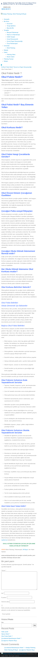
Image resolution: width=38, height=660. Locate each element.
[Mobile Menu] (1, 65)
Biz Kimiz (6, 21)
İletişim (6, 61)
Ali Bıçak (25, 549)
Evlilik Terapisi (11, 37)
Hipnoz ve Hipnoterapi (13, 34)
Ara (2, 622)
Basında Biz (10, 28)
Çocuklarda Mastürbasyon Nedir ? (11, 638)
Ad (2, 593)
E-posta (4, 597)
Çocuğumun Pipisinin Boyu (9, 640)
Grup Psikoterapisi (12, 43)
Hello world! (4, 631)
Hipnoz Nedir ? (5, 634)
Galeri (5, 52)
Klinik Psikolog (11, 48)
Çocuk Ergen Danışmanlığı (15, 41)
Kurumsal (9, 23)
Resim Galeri (10, 56)
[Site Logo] (13, 14)
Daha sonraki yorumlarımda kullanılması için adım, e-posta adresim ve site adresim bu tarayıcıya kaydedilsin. (18, 609)
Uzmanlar (7, 45)
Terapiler (6, 30)
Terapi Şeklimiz (11, 26)
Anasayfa (6, 19)
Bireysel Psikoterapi (12, 32)
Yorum (3, 570)
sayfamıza (4, 540)
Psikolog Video (11, 54)
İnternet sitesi (5, 601)
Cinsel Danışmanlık (12, 39)
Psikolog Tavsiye (8, 59)
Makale (6, 50)
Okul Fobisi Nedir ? (7, 636)
